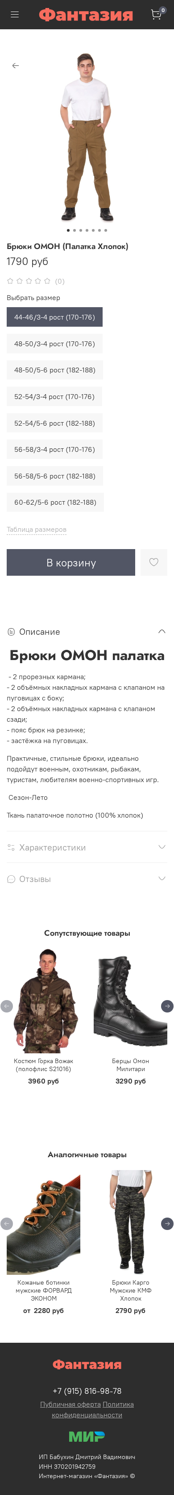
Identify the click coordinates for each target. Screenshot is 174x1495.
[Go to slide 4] (87, 230)
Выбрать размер (33, 297)
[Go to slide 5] (93, 230)
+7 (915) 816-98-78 (87, 1391)
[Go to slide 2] (74, 230)
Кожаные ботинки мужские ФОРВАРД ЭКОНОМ (44, 1290)
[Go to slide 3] (80, 230)
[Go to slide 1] (68, 230)
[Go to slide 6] (99, 230)
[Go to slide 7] (105, 230)
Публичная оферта (70, 1404)
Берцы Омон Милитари (130, 1065)
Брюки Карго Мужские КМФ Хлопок (131, 1290)
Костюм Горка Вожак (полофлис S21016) (43, 1065)
